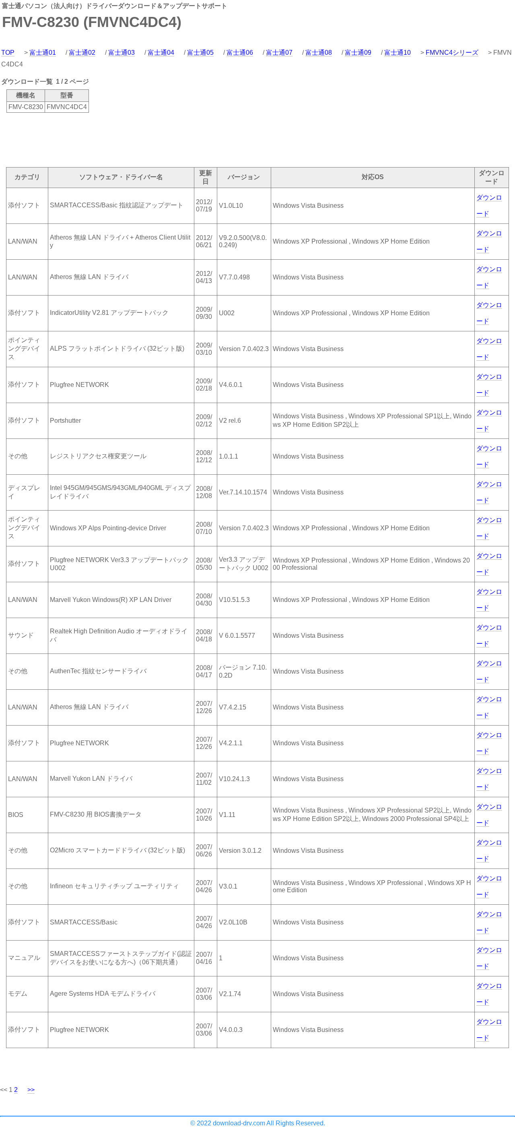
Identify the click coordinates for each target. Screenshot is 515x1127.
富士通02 (82, 52)
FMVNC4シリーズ (452, 52)
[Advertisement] (146, 139)
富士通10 (397, 52)
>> (31, 1089)
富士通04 (161, 52)
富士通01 (42, 52)
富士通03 (121, 52)
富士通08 (318, 52)
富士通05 (200, 52)
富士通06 (240, 52)
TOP (7, 52)
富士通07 (279, 52)
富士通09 (358, 52)
